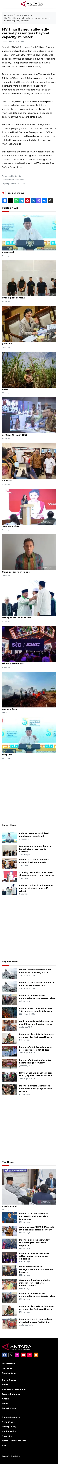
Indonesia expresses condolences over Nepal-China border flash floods (27, 570)
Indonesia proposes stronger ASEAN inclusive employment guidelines (34, 1256)
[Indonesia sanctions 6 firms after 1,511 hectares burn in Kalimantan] (9, 1012)
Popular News (10, 961)
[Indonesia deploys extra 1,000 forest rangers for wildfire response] (9, 1243)
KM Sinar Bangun (16, 193)
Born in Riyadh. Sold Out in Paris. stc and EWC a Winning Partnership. (27, 662)
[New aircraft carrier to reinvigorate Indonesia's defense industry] (9, 1270)
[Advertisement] (29, 792)
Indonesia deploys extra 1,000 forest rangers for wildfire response (34, 1243)
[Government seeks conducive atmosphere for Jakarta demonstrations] (9, 1284)
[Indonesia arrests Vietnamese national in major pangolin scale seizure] (9, 1089)
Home (9, 15)
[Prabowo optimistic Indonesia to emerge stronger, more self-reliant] (29, 598)
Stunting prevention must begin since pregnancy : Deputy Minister (28, 524)
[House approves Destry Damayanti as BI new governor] (29, 324)
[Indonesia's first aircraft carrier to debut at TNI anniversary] (9, 986)
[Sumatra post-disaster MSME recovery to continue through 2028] (29, 415)
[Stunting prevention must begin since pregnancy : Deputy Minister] (29, 506)
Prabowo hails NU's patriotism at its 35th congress (24, 753)
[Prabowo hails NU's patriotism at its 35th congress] (29, 735)
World (5, 1384)
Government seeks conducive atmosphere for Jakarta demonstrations (34, 1283)
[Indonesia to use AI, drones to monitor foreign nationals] (29, 461)
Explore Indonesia (11, 1394)
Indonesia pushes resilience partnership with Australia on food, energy (34, 1216)
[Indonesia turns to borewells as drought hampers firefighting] (9, 1323)
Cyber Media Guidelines (14, 1441)
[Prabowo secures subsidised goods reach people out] (29, 232)
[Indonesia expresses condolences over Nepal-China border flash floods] (29, 552)
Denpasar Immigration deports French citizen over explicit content (27, 296)
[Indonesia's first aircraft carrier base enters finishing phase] (9, 973)
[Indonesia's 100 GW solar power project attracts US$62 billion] (9, 1051)
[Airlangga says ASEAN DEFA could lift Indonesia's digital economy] (9, 1231)
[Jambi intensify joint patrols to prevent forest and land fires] (29, 689)
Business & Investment (14, 1389)
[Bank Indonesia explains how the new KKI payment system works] (9, 1025)
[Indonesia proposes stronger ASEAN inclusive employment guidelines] (9, 1257)
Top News (7, 1162)
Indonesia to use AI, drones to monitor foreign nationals (27, 479)
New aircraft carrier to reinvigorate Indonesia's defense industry (36, 1269)
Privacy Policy (9, 1426)
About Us (7, 1436)
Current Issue (22, 15)
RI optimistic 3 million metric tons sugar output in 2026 (29, 387)
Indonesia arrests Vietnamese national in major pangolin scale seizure (35, 1089)
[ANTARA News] (32, 4)
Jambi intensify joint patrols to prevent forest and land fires (27, 707)
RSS (4, 1445)
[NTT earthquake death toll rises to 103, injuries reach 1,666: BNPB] (9, 1076)
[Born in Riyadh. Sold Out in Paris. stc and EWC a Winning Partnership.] (29, 643)
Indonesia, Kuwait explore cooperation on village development (28, 1204)
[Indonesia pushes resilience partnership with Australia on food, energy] (9, 1217)
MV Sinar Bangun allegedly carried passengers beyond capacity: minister (27, 19)
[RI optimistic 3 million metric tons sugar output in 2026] (29, 369)
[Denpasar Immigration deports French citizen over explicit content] (29, 278)
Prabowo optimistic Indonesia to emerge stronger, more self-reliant (24, 616)
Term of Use (8, 1422)
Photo (5, 1403)
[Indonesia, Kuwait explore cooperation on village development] (29, 1186)
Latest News (9, 825)
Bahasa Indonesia (11, 1417)
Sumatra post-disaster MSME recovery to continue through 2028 (24, 433)
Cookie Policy (9, 1431)
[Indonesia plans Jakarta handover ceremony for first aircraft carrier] (9, 1038)
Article (5, 1399)
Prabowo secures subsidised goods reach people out (25, 250)
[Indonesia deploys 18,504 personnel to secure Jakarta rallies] (9, 999)
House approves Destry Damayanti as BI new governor (26, 342)
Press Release (9, 1408)
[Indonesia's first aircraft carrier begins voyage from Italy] (9, 1064)
